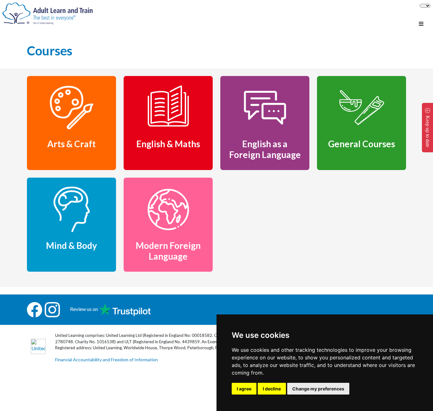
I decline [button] (272, 388)
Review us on (84, 309)
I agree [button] (244, 388)
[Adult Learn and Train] (48, 13)
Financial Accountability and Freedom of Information (106, 359)
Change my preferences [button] (318, 388)
